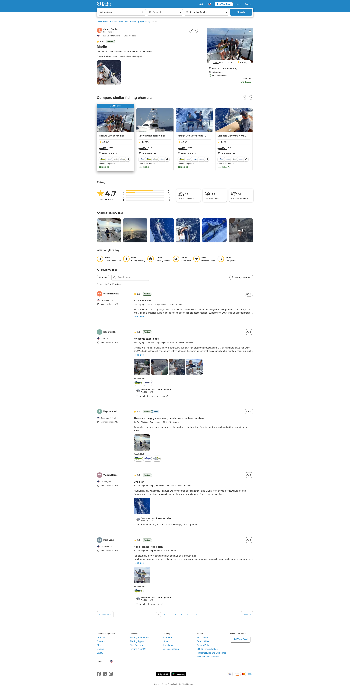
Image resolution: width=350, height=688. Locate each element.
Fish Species (136, 645)
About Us (101, 637)
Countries (168, 637)
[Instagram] (111, 673)
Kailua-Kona (122, 21)
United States (102, 21)
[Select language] (210, 4)
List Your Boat (224, 4)
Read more (139, 316)
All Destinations (171, 649)
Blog (99, 645)
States (166, 641)
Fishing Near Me (138, 649)
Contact (100, 649)
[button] (210, 68)
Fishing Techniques (139, 637)
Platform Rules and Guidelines (211, 653)
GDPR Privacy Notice (207, 649)
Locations (168, 645)
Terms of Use (203, 641)
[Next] (251, 97)
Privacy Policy (203, 645)
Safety (100, 653)
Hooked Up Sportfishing (140, 21)
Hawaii (113, 21)
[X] (105, 673)
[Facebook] (99, 673)
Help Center (202, 637)
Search (241, 12)
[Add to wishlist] (250, 31)
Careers (101, 641)
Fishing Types (137, 641)
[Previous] (245, 97)
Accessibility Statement (208, 657)
